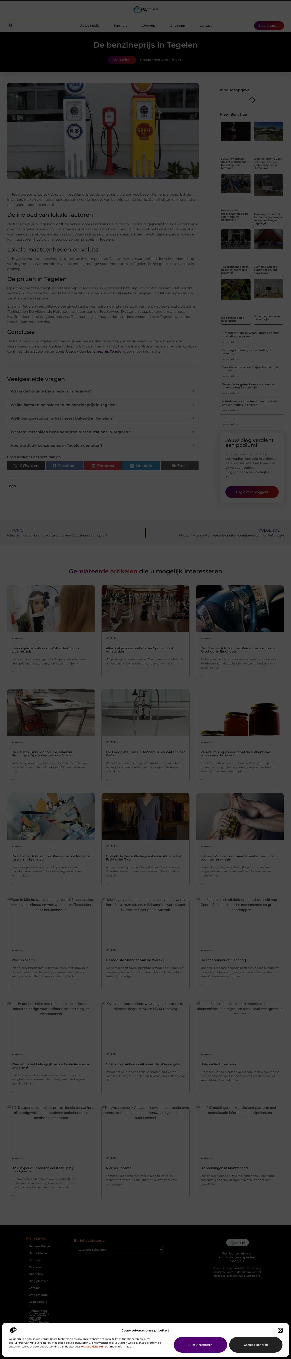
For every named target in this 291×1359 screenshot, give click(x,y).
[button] (280, 1330)
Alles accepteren (201, 1344)
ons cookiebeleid (92, 1346)
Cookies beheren (256, 1344)
